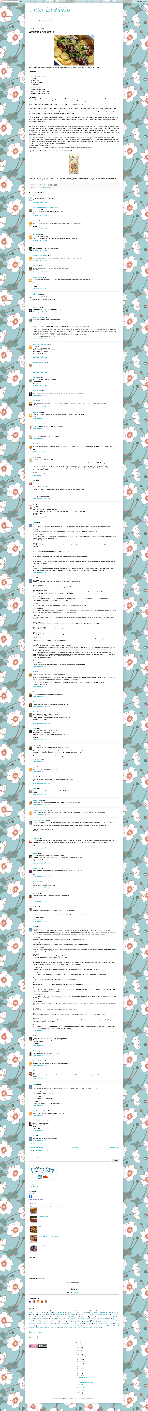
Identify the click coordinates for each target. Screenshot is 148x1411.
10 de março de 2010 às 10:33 (41, 428)
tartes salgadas (63, 1327)
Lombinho (40, 187)
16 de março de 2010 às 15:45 (41, 1105)
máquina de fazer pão (34, 1321)
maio (80, 1371)
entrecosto (31, 1318)
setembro (81, 1361)
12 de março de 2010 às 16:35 (41, 901)
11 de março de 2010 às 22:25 (41, 814)
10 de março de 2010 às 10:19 (41, 418)
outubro (81, 1359)
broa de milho (42, 1314)
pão (53, 1323)
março (81, 1375)
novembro (82, 1357)
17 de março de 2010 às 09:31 (41, 1140)
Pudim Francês (83, 1377)
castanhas (84, 1314)
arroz (45, 1312)
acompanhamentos (57, 1311)
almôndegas (79, 1310)
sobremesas (110, 1326)
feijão (68, 1318)
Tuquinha (35, 265)
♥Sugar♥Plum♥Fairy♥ (39, 317)
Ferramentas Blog (33, 1303)
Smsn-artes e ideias (39, 362)
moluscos (79, 1321)
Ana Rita (35, 893)
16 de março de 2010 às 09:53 (41, 1079)
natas (103, 1321)
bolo (118, 1312)
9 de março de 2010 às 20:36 (41, 288)
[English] (30, 1302)
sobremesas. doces (33, 1327)
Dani (34, 692)
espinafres (52, 1318)
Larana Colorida (37, 277)
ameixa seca (37, 800)
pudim (46, 1326)
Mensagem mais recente (36, 1147)
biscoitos (96, 1312)
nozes (112, 1321)
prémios (49, 187)
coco (117, 1314)
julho (80, 1366)
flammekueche (94, 1318)
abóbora (31, 1310)
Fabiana (35, 434)
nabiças (93, 1321)
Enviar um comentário (37, 1144)
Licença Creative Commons (55, 1349)
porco (44, 187)
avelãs (50, 1312)
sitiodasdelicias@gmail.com (36, 1187)
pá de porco (48, 1323)
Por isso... (81, 1384)
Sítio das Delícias (33, 1193)
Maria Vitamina (37, 444)
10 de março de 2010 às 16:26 (41, 771)
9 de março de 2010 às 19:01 (41, 215)
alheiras (72, 1310)
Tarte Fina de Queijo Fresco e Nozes (48, 1236)
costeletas (60, 1316)
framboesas (102, 1318)
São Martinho (85, 1325)
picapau (101, 1323)
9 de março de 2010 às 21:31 (41, 339)
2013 (79, 1348)
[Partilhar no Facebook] (55, 185)
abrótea (37, 1310)
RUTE (35, 457)
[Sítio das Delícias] (30, 1197)
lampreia (55, 1320)
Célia (34, 1071)
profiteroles (39, 1325)
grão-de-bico (44, 1320)
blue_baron (76, 1398)
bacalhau (61, 1312)
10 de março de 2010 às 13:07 (41, 696)
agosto (81, 1364)
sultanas (41, 1327)
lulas (105, 1320)
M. (34, 1036)
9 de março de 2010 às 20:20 (41, 272)
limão (88, 1320)
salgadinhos (77, 1325)
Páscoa (59, 1323)
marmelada (43, 1321)
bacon (69, 1312)
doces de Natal (94, 1316)
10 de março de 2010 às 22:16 (41, 804)
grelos (50, 1320)
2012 (79, 1350)
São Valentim (94, 1325)
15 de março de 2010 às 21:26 (41, 1045)
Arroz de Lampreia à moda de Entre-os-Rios (50, 1246)
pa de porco (40, 1323)
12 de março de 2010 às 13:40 (41, 888)
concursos (54, 1316)
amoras (93, 1310)
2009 (79, 1393)
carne (36, 187)
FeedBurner (77, 1292)
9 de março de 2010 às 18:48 (41, 202)
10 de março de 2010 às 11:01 (41, 498)
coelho (33, 1316)
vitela (100, 1327)
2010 (79, 1355)
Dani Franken (37, 868)
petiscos (95, 1323)
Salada (70, 1325)
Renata (35, 853)
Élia (34, 480)
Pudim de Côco (83, 1380)
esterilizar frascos (61, 1318)
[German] (38, 1302)
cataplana (91, 1314)
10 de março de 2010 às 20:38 (41, 794)
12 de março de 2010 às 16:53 (41, 921)
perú (83, 1323)
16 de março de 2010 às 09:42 (41, 1065)
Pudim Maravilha (43, 1216)
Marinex (35, 702)
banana (75, 1312)
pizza (106, 1323)
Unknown (36, 221)
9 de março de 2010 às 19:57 (41, 250)
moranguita (36, 377)
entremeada (39, 1318)
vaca (79, 1327)
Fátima (35, 906)
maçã (116, 1320)
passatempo (66, 1323)
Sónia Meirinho (37, 390)
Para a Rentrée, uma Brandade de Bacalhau (50, 1207)
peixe (76, 1323)
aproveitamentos (38, 1312)
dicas (77, 1316)
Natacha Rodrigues (38, 1061)
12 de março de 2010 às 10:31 (41, 848)
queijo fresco (53, 1325)
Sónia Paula (36, 294)
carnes (78, 1314)
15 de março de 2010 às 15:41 (41, 1030)
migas (69, 1321)
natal (98, 1321)
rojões (65, 1325)
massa (56, 1321)
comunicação (46, 1316)
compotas (39, 1316)
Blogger (93, 1398)
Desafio (72, 1316)
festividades (81, 1318)
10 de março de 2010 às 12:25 (41, 517)
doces (83, 1316)
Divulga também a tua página (36, 1199)
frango (108, 1318)
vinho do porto (93, 1327)
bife (91, 1312)
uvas (75, 1327)
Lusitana (111, 1320)
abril (80, 1373)
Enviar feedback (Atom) (42, 1150)
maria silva (36, 307)
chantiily (97, 1314)
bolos (33, 1314)
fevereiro (81, 1387)
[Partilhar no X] (53, 185)
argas (35, 767)
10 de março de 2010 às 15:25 (41, 740)
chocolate (104, 1314)
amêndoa (86, 1311)
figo (88, 1318)
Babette (35, 400)
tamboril (47, 1327)
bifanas (86, 1312)
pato (72, 1323)
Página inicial (76, 1147)
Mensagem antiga (114, 1147)
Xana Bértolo (37, 412)
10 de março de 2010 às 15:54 (41, 761)
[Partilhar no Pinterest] (57, 185)
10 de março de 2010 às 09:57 (41, 407)
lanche (61, 1320)
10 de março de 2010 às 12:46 (41, 686)
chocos (112, 1314)
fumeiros (37, 1320)
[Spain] (43, 1302)
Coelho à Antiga (42, 1226)
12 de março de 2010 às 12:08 (41, 863)
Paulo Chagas (37, 1051)
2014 (79, 1345)
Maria (83, 126)
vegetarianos (85, 1327)
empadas (109, 1316)
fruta (113, 1318)
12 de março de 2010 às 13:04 (41, 876)
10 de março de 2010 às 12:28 (41, 666)
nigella (107, 1321)
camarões (49, 1314)
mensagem (63, 1321)
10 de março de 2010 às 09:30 (41, 395)
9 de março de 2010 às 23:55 (41, 385)
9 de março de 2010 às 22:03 (41, 372)
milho (73, 1321)
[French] (34, 1302)
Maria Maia (36, 712)
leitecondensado (81, 1320)
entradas (115, 1316)
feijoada (74, 1318)
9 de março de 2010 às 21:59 (41, 357)
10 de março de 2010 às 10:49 (41, 475)
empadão (102, 1316)
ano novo (100, 1310)
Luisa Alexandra (38, 424)
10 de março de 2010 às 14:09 (41, 706)
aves (55, 1312)
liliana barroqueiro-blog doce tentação (44, 207)
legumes (73, 1320)
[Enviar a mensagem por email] (49, 185)
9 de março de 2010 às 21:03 (41, 312)
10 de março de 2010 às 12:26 (41, 572)
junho (80, 1368)
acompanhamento (45, 1310)
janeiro (81, 1390)
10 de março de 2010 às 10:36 (41, 438)
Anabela (35, 246)
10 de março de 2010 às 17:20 (41, 783)
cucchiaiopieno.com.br (39, 344)
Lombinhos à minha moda (86, 1382)
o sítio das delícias (50, 11)
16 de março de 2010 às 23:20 (41, 1115)
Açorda (66, 1310)
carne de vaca (71, 1314)
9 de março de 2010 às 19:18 (41, 229)
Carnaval (56, 1314)
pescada (88, 1323)
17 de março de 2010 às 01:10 (41, 1130)
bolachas (102, 1312)
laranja (67, 1320)
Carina (35, 728)
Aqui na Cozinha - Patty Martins (42, 1121)
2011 (79, 1352)
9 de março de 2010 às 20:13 (41, 260)
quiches (60, 1325)
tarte (52, 1327)
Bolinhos (110, 1312)
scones (100, 1325)
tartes (56, 1327)
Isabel (35, 522)
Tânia (34, 788)
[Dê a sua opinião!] (51, 185)
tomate (70, 1327)
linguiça (94, 1320)
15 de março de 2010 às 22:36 (41, 1055)
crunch (66, 1316)
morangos (86, 1321)
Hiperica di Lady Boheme (40, 255)
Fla (34, 196)
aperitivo (106, 1310)
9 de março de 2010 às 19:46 (41, 240)
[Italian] (47, 1302)
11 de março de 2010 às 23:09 (41, 833)
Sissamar (36, 838)
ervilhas (46, 1318)
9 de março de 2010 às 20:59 (41, 302)
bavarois (80, 1312)
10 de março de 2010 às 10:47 (41, 452)
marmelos (50, 1321)
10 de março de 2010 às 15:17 (41, 723)
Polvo (110, 1323)
